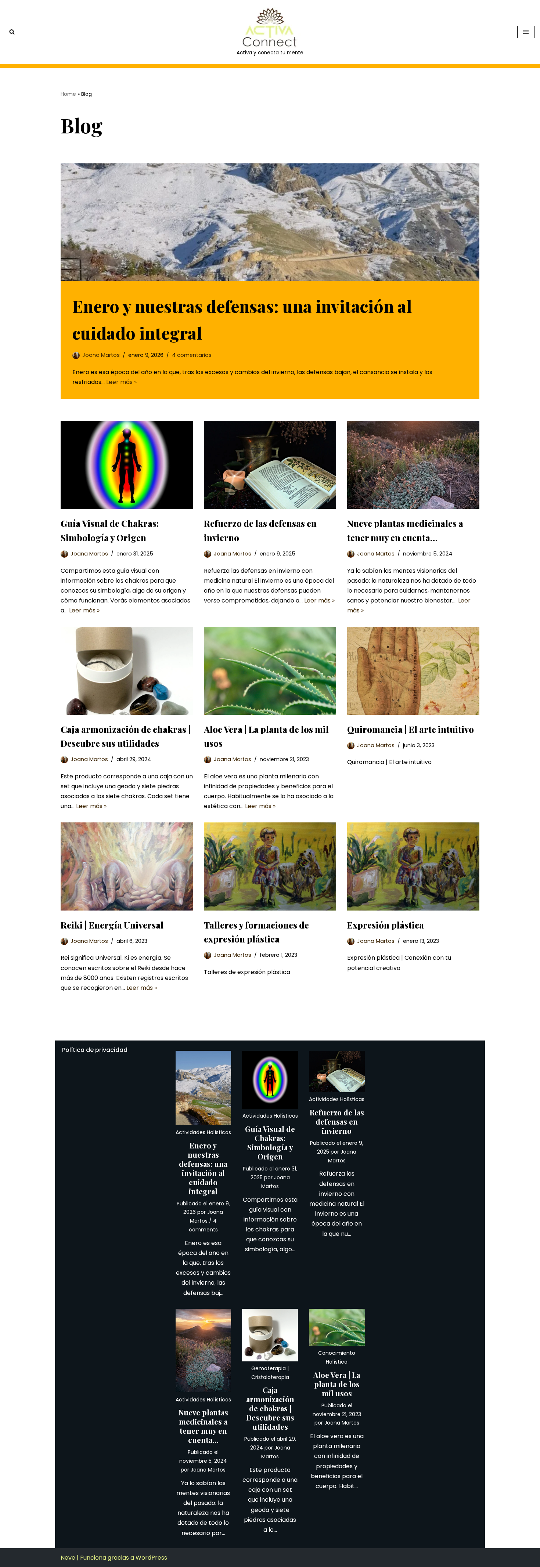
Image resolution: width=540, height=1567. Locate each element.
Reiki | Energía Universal (112, 925)
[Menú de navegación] (525, 32)
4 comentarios (192, 355)
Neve (68, 1557)
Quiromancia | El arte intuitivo (410, 729)
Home (68, 94)
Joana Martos (101, 355)
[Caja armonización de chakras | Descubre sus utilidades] (127, 671)
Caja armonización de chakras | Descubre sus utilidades (270, 1408)
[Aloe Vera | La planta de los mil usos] (270, 671)
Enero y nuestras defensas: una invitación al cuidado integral (203, 1168)
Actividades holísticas (203, 1132)
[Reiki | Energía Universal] (127, 866)
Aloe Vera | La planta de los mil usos (336, 1384)
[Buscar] (12, 32)
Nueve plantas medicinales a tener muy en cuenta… (203, 1426)
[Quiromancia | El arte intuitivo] (413, 671)
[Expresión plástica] (413, 866)
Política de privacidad (94, 1050)
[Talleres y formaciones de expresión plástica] (270, 866)
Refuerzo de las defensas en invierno (337, 1121)
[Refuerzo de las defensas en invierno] (270, 465)
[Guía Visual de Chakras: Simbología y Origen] (127, 465)
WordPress (151, 1557)
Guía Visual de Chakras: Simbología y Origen (270, 1142)
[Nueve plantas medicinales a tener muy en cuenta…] (413, 465)
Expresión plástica (385, 925)
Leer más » (121, 382)
